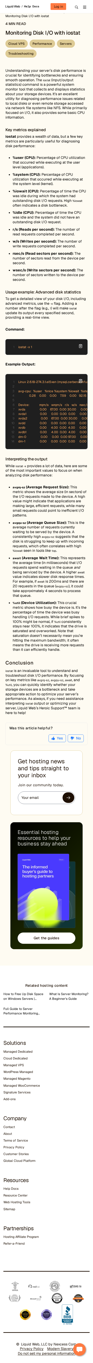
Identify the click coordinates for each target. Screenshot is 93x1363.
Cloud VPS (16, 44)
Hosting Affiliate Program (21, 1237)
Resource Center (15, 1195)
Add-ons (9, 1099)
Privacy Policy (13, 1147)
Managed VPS (13, 1065)
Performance (42, 44)
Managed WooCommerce (21, 1086)
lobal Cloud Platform (20, 1161)
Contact (9, 1127)
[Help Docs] (30, 6)
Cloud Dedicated (15, 1058)
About (7, 1134)
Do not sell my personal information (46, 1353)
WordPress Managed (18, 1072)
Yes (60, 738)
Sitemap (9, 1209)
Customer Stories (16, 1154)
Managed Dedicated (18, 1052)
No (78, 738)
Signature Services (16, 1092)
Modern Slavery (60, 1348)
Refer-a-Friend (14, 1243)
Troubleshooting (21, 54)
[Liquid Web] (13, 6)
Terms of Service (15, 1140)
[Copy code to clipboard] (80, 346)
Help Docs (11, 1189)
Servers (66, 44)
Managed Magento (16, 1079)
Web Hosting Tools (16, 1202)
